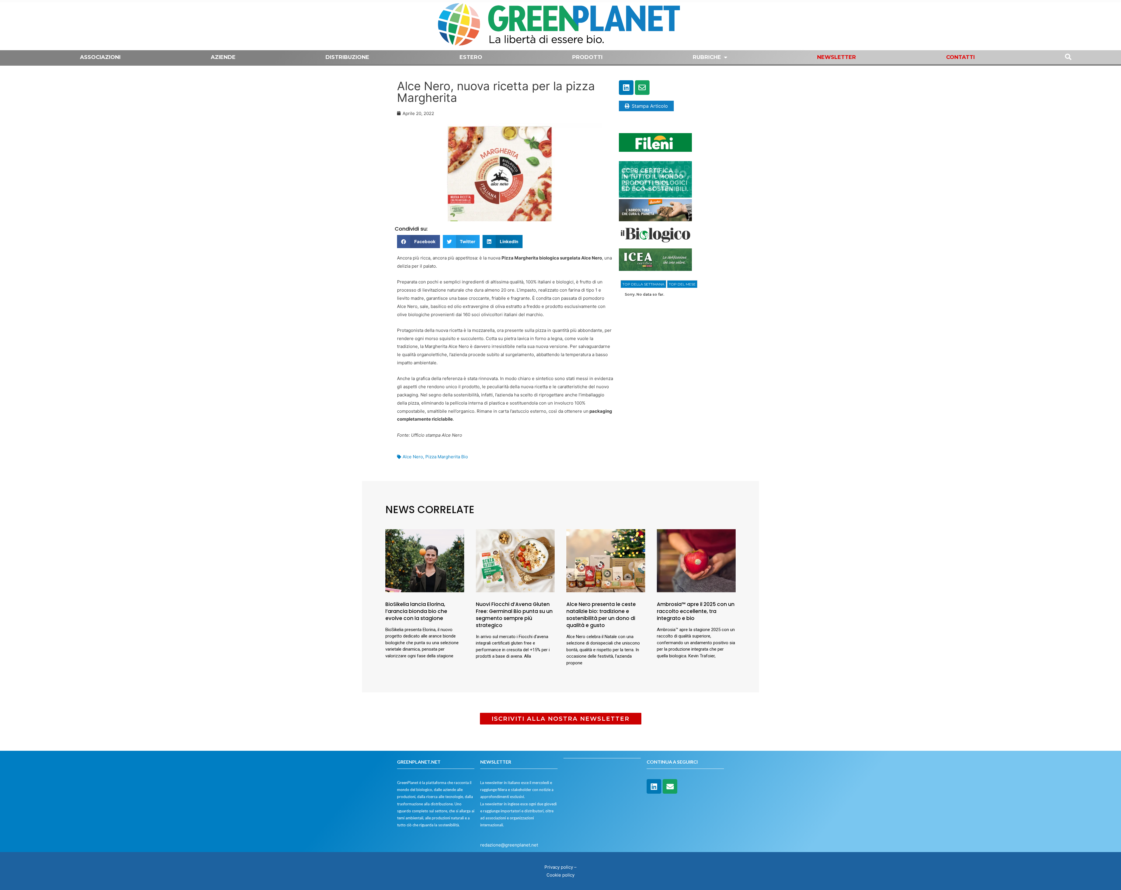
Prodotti (587, 57)
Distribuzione (347, 57)
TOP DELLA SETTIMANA (643, 284)
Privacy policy (558, 867)
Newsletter (836, 57)
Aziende (223, 57)
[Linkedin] (626, 87)
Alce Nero (413, 456)
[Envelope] (642, 87)
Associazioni (100, 57)
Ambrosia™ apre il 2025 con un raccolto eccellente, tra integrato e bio (695, 611)
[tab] (643, 284)
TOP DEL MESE (682, 284)
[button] (418, 241)
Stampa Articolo (650, 106)
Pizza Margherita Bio (446, 456)
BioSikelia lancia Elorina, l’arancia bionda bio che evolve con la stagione (416, 611)
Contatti (960, 57)
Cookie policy (560, 875)
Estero (470, 57)
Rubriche (707, 57)
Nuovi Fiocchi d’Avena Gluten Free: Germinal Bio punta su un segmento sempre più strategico (514, 614)
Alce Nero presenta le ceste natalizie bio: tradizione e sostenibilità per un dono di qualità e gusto (601, 614)
